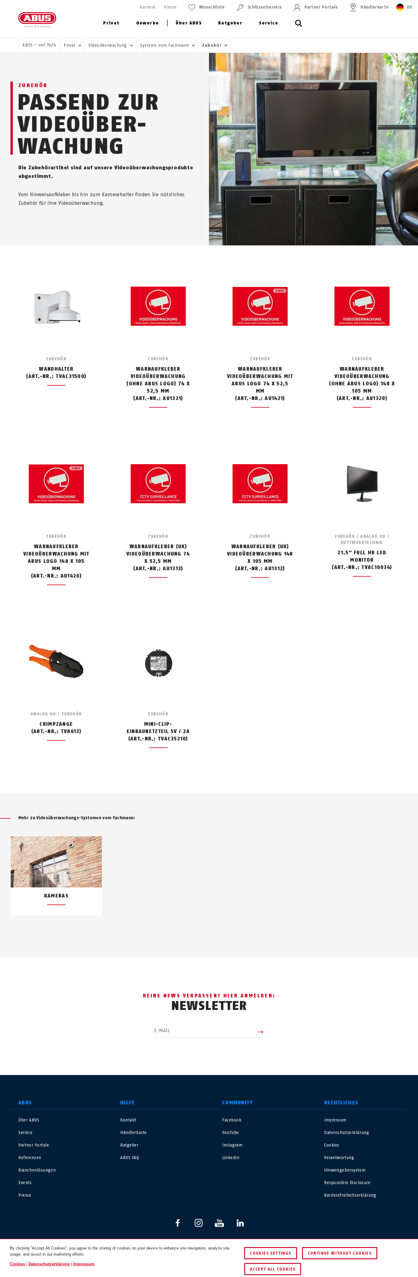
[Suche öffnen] (298, 26)
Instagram (232, 1145)
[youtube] (219, 1223)
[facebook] (177, 1223)
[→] (220, 930)
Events (25, 1182)
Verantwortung (339, 1157)
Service (268, 23)
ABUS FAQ (129, 1157)
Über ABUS (189, 23)
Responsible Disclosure (347, 1182)
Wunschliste (212, 7)
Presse (170, 7)
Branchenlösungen (37, 1170)
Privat (111, 23)
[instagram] (198, 1223)
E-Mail (162, 1030)
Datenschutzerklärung (346, 1132)
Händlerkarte (374, 7)
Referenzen (29, 1157)
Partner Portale (321, 7)
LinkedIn (230, 1157)
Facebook (231, 1120)
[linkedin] (240, 1223)
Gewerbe (147, 23)
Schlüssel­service (265, 7)
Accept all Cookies (272, 1269)
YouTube (230, 1132)
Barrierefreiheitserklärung (350, 1195)
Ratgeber (230, 23)
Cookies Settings (270, 1253)
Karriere (147, 7)
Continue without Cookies (340, 1253)
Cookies (331, 1145)
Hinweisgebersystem (344, 1170)
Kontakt (128, 1120)
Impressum (335, 1120)
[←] (197, 930)
